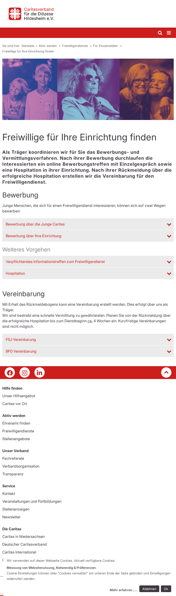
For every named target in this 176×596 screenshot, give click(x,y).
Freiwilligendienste (75, 46)
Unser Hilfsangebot (18, 396)
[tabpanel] (88, 89)
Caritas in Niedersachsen (23, 536)
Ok (166, 589)
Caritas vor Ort (14, 403)
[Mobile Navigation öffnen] (169, 33)
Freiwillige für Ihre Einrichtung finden (28, 51)
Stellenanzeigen (15, 509)
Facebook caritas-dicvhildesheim (10, 372)
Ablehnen (149, 589)
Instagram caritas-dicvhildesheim (24, 372)
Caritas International (19, 552)
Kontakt (8, 493)
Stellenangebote (16, 438)
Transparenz (13, 474)
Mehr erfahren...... (124, 590)
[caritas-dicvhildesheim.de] (88, 13)
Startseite (28, 46)
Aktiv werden (48, 46)
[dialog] (89, 576)
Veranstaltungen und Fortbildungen (31, 501)
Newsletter (11, 517)
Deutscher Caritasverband (24, 544)
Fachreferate (13, 458)
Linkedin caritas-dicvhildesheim (39, 372)
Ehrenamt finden (16, 423)
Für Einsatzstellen (106, 46)
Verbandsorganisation (20, 466)
